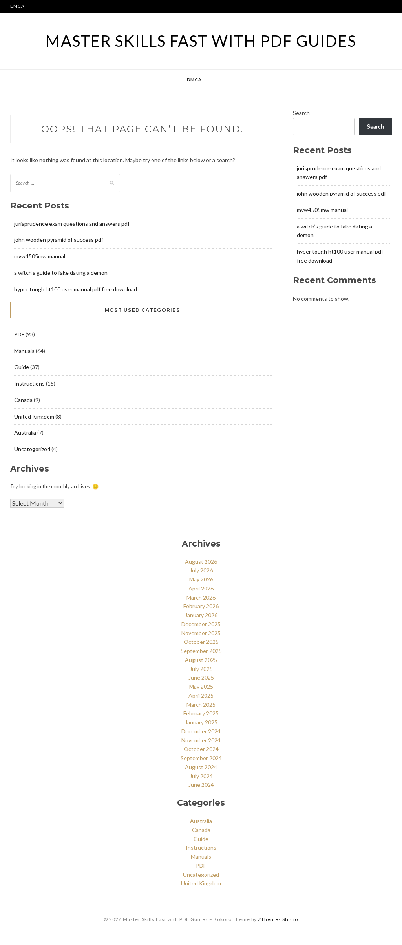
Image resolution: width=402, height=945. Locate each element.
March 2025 (201, 704)
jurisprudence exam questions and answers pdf (72, 223)
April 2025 (201, 695)
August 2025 (201, 659)
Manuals (24, 350)
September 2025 (201, 650)
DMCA (17, 6)
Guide (21, 367)
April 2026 (201, 588)
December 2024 (201, 731)
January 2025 (201, 722)
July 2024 (201, 776)
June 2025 (201, 677)
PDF (19, 334)
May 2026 (201, 579)
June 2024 (201, 784)
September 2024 (201, 758)
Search (301, 113)
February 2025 (201, 713)
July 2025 (201, 668)
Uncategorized (32, 449)
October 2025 (201, 641)
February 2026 (201, 606)
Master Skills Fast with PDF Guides (201, 40)
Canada (23, 400)
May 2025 (201, 686)
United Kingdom (34, 416)
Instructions (29, 383)
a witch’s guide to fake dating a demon (61, 272)
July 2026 (201, 570)
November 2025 (201, 633)
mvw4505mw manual (39, 256)
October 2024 (201, 749)
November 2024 (201, 740)
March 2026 (201, 597)
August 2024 (201, 767)
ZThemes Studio (278, 919)
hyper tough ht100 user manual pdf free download (75, 289)
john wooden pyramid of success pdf (58, 239)
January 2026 (201, 615)
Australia (25, 432)
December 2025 (201, 624)
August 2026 (201, 561)
